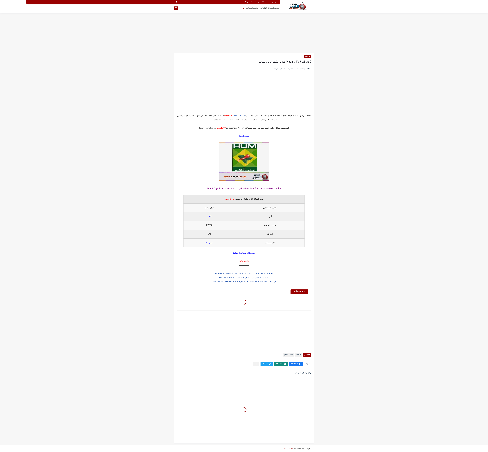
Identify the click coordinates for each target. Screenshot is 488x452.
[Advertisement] (244, 33)
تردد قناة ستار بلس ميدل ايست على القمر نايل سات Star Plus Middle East (244, 282)
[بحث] (176, 8)
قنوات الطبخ (288, 355)
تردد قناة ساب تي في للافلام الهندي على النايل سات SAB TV (244, 278)
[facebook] (176, 2)
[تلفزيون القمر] (298, 6)
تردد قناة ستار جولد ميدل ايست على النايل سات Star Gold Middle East (244, 274)
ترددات (307, 56)
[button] (296, 364)
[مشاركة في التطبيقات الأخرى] (256, 364)
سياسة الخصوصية (261, 2)
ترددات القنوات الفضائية (270, 8)
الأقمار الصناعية (252, 8)
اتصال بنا (248, 2)
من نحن (274, 2)
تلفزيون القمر (288, 448)
